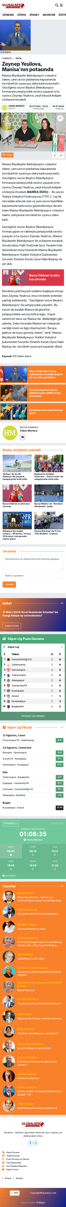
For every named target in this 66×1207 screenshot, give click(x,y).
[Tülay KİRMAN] (9, 1106)
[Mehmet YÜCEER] (9, 927)
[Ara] (56, 5)
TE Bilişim (40, 1202)
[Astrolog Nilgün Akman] (9, 971)
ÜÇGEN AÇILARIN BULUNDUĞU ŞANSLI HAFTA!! (39, 974)
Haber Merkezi (28, 430)
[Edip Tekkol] (9, 1016)
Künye (8, 1178)
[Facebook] (30, 1143)
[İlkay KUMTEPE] (9, 1031)
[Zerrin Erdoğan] (9, 941)
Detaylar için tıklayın (33, 716)
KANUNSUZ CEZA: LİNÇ (30, 959)
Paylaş (9, 155)
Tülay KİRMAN (25, 1104)
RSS (16, 1193)
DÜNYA (21, 15)
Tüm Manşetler (13, 1163)
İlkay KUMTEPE (26, 1029)
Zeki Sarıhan (25, 955)
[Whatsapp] (35, 1143)
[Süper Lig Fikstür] (61, 727)
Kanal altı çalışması (28, 1078)
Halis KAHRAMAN (27, 1058)
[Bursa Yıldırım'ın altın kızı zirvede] (17, 493)
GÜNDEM (8, 15)
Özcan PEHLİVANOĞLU (30, 1044)
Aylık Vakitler (10, 876)
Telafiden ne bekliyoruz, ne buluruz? (38, 1033)
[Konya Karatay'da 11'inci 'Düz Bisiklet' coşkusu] (49, 520)
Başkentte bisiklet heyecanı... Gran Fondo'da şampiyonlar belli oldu (48, 476)
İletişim (19, 1178)
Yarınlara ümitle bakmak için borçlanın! (39, 1003)
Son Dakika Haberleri (16, 1166)
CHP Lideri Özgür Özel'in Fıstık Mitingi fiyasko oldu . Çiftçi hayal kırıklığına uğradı (39, 944)
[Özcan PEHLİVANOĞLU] (9, 1046)
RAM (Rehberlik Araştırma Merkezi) (37, 1108)
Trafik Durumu (13, 1156)
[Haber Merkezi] (10, 432)
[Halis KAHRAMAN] (9, 1061)
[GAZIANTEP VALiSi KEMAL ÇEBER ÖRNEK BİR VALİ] (9, 986)
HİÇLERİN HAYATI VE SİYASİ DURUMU (37, 914)
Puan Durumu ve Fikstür (17, 1159)
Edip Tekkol (24, 1014)
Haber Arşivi (12, 1169)
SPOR (18, 58)
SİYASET (34, 15)
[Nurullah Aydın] (9, 1091)
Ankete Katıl (12, 626)
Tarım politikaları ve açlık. (31, 929)
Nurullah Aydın (27, 1087)
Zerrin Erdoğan (27, 938)
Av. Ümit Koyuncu (27, 999)
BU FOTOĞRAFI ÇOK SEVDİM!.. (34, 1048)
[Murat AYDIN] (9, 897)
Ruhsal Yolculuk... (26, 990)
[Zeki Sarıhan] (9, 956)
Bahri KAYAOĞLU (27, 1074)
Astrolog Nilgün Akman (32, 968)
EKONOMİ (49, 15)
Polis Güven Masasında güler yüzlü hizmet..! (36, 1063)
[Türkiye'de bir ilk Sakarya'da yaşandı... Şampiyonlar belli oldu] (17, 463)
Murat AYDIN (25, 893)
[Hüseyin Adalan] (9, 912)
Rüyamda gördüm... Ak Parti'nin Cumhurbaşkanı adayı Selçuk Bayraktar (39, 899)
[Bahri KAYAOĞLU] (9, 1076)
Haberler (7, 58)
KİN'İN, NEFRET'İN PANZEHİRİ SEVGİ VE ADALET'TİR (39, 1093)
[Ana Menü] (61, 5)
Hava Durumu (12, 1152)
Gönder (9, 584)
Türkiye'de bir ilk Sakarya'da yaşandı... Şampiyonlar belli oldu (15, 476)
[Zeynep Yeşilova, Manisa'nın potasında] (33, 132)
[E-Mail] (22, 437)
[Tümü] (61, 603)
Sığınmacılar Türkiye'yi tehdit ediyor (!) (39, 1018)
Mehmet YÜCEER (27, 925)
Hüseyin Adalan (27, 910)
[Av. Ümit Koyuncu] (9, 1001)
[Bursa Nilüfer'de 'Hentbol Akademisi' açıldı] (49, 493)
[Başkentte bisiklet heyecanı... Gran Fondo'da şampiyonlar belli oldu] (49, 463)
